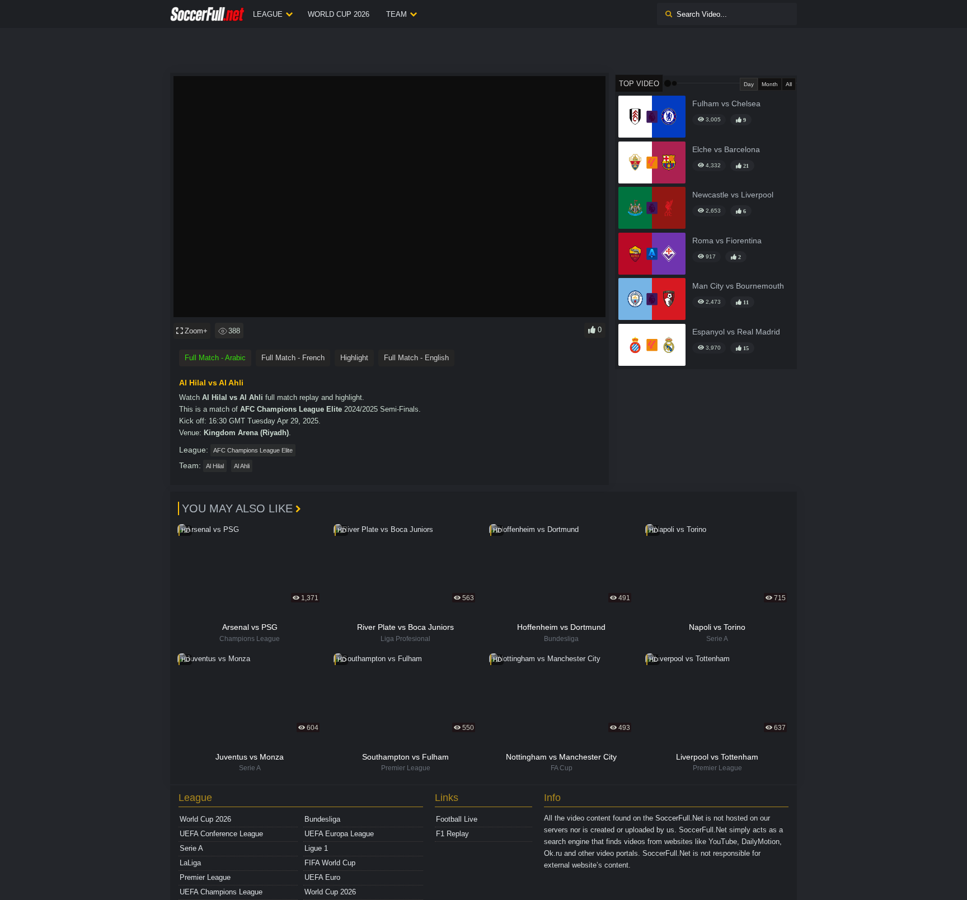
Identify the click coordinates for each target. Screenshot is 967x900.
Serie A (191, 848)
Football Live (456, 819)
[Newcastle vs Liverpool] (652, 208)
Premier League (205, 877)
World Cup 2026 (338, 14)
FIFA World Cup (329, 863)
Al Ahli (242, 466)
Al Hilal (215, 466)
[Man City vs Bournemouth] (652, 299)
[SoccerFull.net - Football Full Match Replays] (207, 14)
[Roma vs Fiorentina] (652, 254)
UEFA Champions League (221, 892)
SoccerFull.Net (679, 818)
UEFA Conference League (221, 834)
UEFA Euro (322, 877)
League (268, 14)
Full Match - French (293, 358)
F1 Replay (452, 834)
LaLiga (190, 863)
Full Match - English (416, 358)
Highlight (354, 358)
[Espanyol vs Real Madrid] (652, 345)
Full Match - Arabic (215, 358)
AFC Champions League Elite (253, 450)
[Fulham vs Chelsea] (652, 117)
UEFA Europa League (339, 834)
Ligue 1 (316, 848)
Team (396, 14)
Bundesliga (322, 819)
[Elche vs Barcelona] (652, 162)
